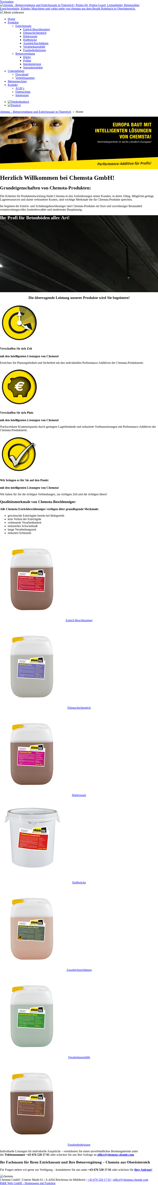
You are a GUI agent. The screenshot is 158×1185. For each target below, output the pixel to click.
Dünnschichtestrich (34, 32)
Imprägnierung (32, 64)
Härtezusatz (30, 36)
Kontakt (13, 84)
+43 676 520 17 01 (99, 1179)
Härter (27, 57)
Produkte (13, 22)
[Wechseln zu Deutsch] (14, 105)
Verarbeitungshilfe (34, 46)
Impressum (22, 95)
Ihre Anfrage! (143, 1169)
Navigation (6, 1)
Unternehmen (16, 71)
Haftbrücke (30, 39)
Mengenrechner (17, 81)
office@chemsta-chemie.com (130, 1179)
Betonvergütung (25, 53)
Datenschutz (22, 91)
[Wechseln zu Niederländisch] (18, 101)
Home (11, 19)
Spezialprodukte (33, 67)
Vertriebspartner (25, 78)
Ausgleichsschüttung (35, 43)
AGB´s (19, 88)
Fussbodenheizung (34, 50)
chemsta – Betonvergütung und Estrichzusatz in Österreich (35, 111)
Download (21, 74)
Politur (27, 60)
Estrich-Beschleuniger (36, 29)
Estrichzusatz (23, 26)
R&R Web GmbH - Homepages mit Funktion (27, 1183)
